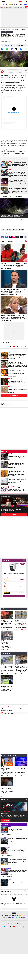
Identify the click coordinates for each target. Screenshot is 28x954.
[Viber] (2, 237)
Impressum (12, 921)
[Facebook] (6, 237)
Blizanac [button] (7, 894)
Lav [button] (12, 894)
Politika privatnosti (10, 923)
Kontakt (7, 921)
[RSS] (22, 346)
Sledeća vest (21, 219)
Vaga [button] (19, 894)
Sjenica (3, 229)
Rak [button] (10, 894)
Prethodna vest (7, 219)
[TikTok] (21, 237)
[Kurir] (2, 2)
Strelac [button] (25, 894)
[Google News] (25, 237)
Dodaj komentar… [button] (8, 713)
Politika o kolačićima (19, 921)
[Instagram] (14, 237)
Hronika (7, 29)
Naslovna (3, 29)
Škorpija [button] (22, 894)
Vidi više (14, 908)
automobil (21, 229)
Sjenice (23, 75)
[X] (10, 237)
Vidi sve (14, 514)
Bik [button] (4, 894)
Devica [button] (15, 894)
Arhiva (25, 921)
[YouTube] (17, 237)
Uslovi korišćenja (18, 923)
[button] (26, 41)
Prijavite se (6, 820)
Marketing (3, 921)
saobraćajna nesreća (12, 229)
